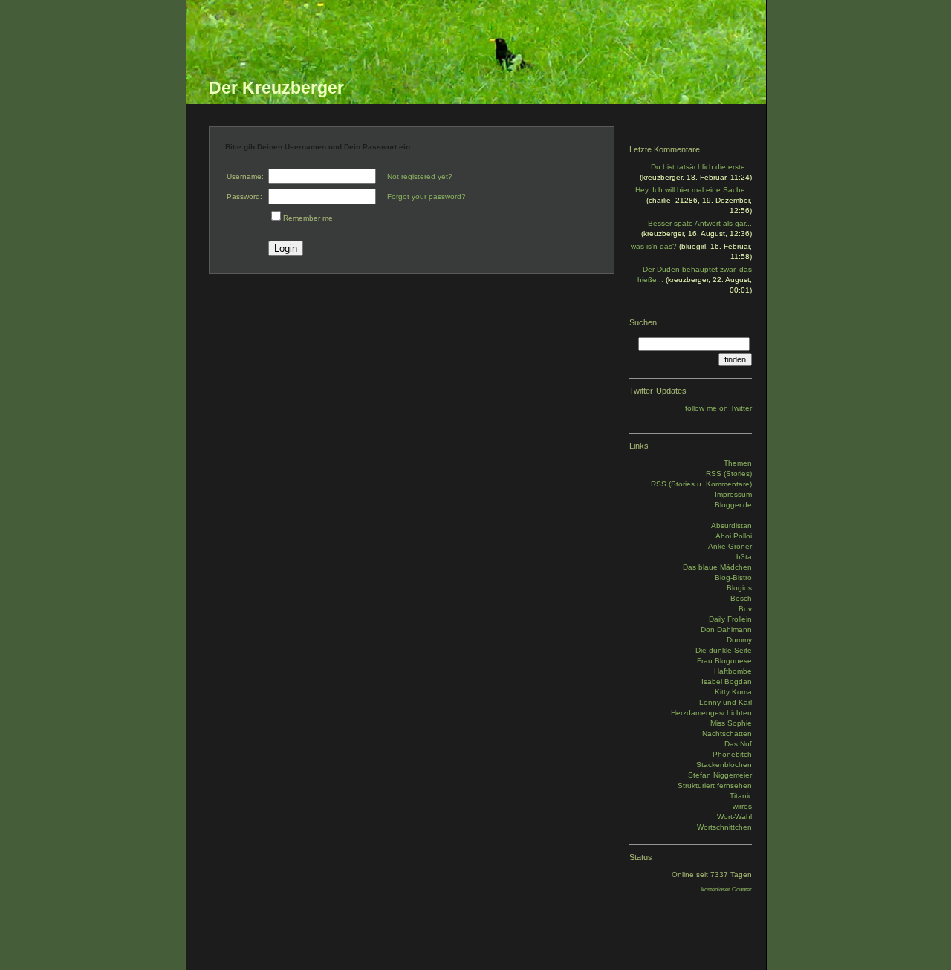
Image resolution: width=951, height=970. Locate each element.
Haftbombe (733, 671)
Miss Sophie (731, 723)
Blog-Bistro (733, 577)
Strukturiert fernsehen (715, 785)
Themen (738, 463)
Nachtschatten (727, 733)
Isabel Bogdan (726, 681)
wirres (742, 806)
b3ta (744, 557)
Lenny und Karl (725, 702)
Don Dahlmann (726, 629)
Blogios (739, 588)
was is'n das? (654, 246)
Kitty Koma (733, 692)
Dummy (739, 640)
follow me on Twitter (718, 408)
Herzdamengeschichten (711, 713)
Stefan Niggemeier (720, 775)
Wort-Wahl (734, 817)
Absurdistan (731, 525)
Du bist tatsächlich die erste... (701, 167)
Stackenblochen (724, 765)
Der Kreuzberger (276, 87)
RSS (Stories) (729, 473)
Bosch (741, 598)
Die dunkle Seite (723, 650)
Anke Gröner (730, 546)
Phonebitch (732, 754)
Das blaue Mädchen (717, 567)
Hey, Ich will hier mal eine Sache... (693, 190)
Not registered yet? (419, 176)
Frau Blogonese (724, 661)
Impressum (733, 494)
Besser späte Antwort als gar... (700, 223)
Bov (745, 609)
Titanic (741, 796)
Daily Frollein (730, 619)
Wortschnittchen (724, 827)
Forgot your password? (426, 196)
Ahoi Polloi (733, 536)
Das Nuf (738, 744)
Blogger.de (733, 505)
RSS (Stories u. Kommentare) (701, 484)
